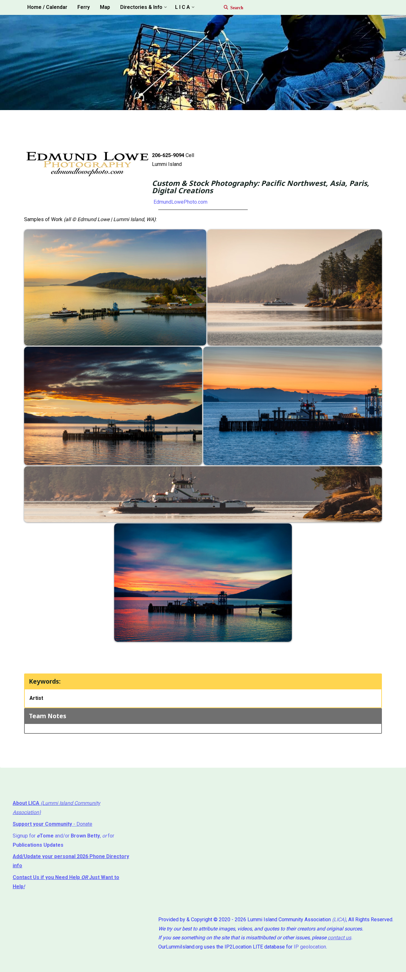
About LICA (27, 803)
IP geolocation (310, 947)
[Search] (230, 7)
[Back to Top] (381, 963)
